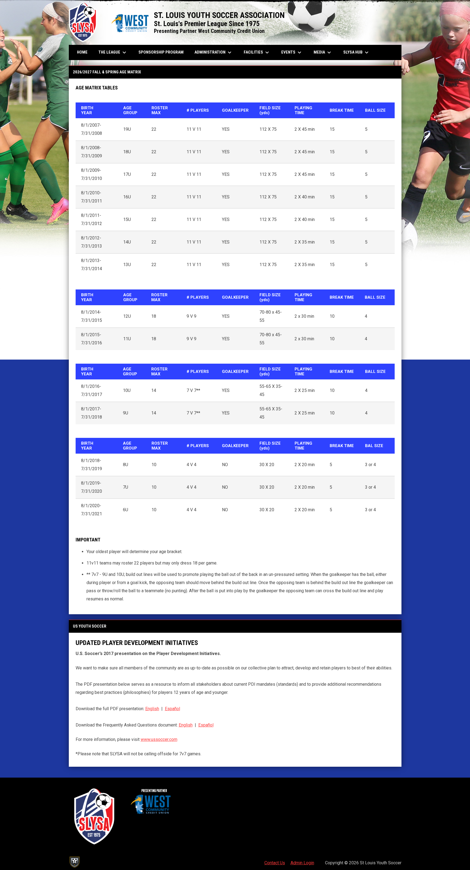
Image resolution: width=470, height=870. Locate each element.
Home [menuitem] (82, 52)
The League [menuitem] (113, 52)
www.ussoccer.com (159, 739)
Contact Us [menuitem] (274, 862)
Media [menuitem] (323, 52)
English (152, 708)
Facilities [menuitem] (257, 52)
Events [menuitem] (292, 52)
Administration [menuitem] (213, 52)
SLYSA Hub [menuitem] (356, 52)
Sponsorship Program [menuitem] (163, 52)
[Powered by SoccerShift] (74, 862)
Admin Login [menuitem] (302, 862)
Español (172, 708)
